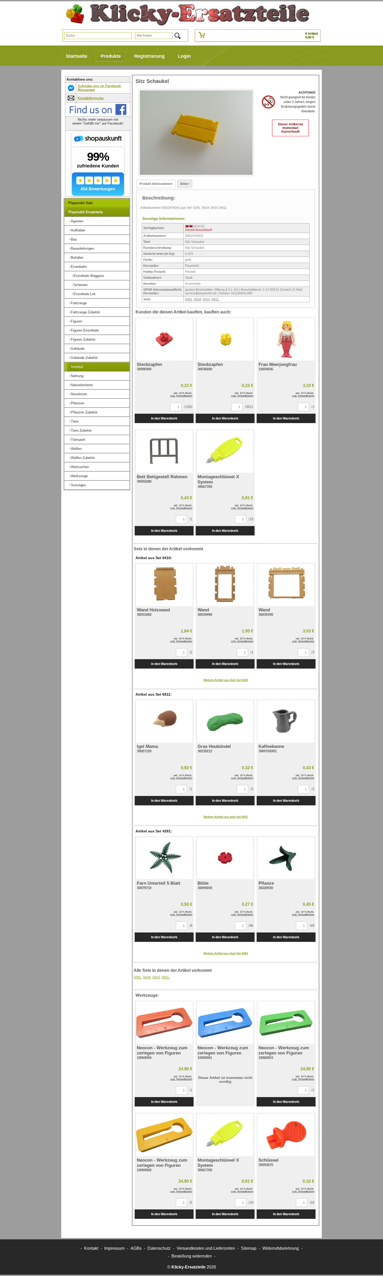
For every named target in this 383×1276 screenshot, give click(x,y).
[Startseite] (185, 14)
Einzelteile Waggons (88, 276)
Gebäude (77, 349)
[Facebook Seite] (98, 114)
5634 (197, 299)
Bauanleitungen (82, 248)
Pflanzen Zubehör (84, 412)
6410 (206, 299)
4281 (188, 299)
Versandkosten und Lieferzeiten (206, 1248)
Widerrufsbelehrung (280, 1248)
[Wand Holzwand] (164, 585)
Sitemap (248, 1248)
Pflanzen (77, 403)
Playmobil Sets (80, 203)
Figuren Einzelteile (85, 330)
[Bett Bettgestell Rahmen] (164, 451)
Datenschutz (159, 1248)
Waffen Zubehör (83, 458)
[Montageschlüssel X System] (225, 451)
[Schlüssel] (286, 1135)
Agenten (77, 221)
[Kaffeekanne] (286, 721)
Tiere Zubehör (81, 430)
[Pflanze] (286, 858)
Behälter (77, 258)
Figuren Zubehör (83, 339)
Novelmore (79, 394)
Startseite (76, 56)
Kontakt (91, 1248)
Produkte (111, 56)
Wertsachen (80, 467)
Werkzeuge (79, 476)
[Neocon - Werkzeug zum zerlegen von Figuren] (164, 1023)
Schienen (80, 285)
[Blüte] (225, 858)
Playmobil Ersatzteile (85, 212)
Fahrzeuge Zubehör (85, 312)
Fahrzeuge (79, 303)
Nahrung (77, 376)
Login (184, 56)
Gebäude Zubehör (84, 358)
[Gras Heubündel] (225, 721)
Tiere (74, 421)
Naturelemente (82, 385)
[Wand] (225, 585)
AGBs (136, 1248)
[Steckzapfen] (164, 339)
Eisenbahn (79, 267)
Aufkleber (78, 230)
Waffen (76, 449)
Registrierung (149, 56)
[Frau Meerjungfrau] (286, 339)
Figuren (76, 321)
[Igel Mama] (164, 721)
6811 (215, 299)
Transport (78, 440)
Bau (74, 239)
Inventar (77, 367)
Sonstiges (78, 485)
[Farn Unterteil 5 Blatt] (164, 858)
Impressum (114, 1248)
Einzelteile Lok (84, 294)
